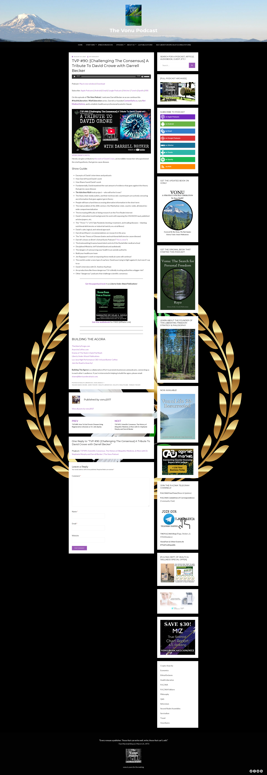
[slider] (147, 76)
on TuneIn (169, 152)
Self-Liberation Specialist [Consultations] (173, 45)
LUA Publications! (145, 45)
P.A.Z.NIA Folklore (167, 689)
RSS (146, 90)
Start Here (90, 45)
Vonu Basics (98, 382)
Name (75, 511)
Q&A (162, 699)
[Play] (75, 77)
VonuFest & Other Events (170, 542)
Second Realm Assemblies (170, 708)
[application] (111, 77)
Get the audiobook (101, 322)
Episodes (119, 45)
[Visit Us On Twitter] (251, 771)
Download (100, 84)
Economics (164, 670)
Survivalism (164, 713)
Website (75, 535)
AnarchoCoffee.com (80, 349)
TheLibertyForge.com (81, 346)
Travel (162, 718)
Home (80, 45)
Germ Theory (93, 385)
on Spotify (169, 159)
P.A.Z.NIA (164, 685)
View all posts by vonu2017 (83, 409)
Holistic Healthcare (120, 385)
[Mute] (142, 77)
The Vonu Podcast (133, 30)
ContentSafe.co (130, 101)
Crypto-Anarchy (166, 666)
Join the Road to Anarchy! (82, 363)
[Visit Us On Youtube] (258, 771)
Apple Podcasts (87, 90)
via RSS (168, 166)
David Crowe (82, 385)
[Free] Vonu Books (105, 45)
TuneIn (134, 90)
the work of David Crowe (104, 159)
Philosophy (164, 694)
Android (98, 90)
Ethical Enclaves (166, 675)
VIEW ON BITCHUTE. (81, 155)
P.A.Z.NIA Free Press (168, 493)
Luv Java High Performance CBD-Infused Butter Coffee (95, 359)
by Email (169, 131)
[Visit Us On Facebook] (254, 771)
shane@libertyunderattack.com (85, 376)
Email (104, 90)
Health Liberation (86, 382)
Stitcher (126, 90)
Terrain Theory (134, 385)
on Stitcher (170, 145)
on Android (170, 124)
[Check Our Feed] (261, 771)
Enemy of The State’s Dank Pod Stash (87, 353)
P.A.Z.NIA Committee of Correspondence (177, 498)
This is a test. (121, 240)
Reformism (164, 704)
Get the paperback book (95, 284)
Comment (76, 476)
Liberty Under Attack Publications (85, 356)
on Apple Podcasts (172, 117)
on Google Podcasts (173, 138)
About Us (131, 45)
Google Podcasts (115, 90)
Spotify (141, 90)
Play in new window (87, 84)
